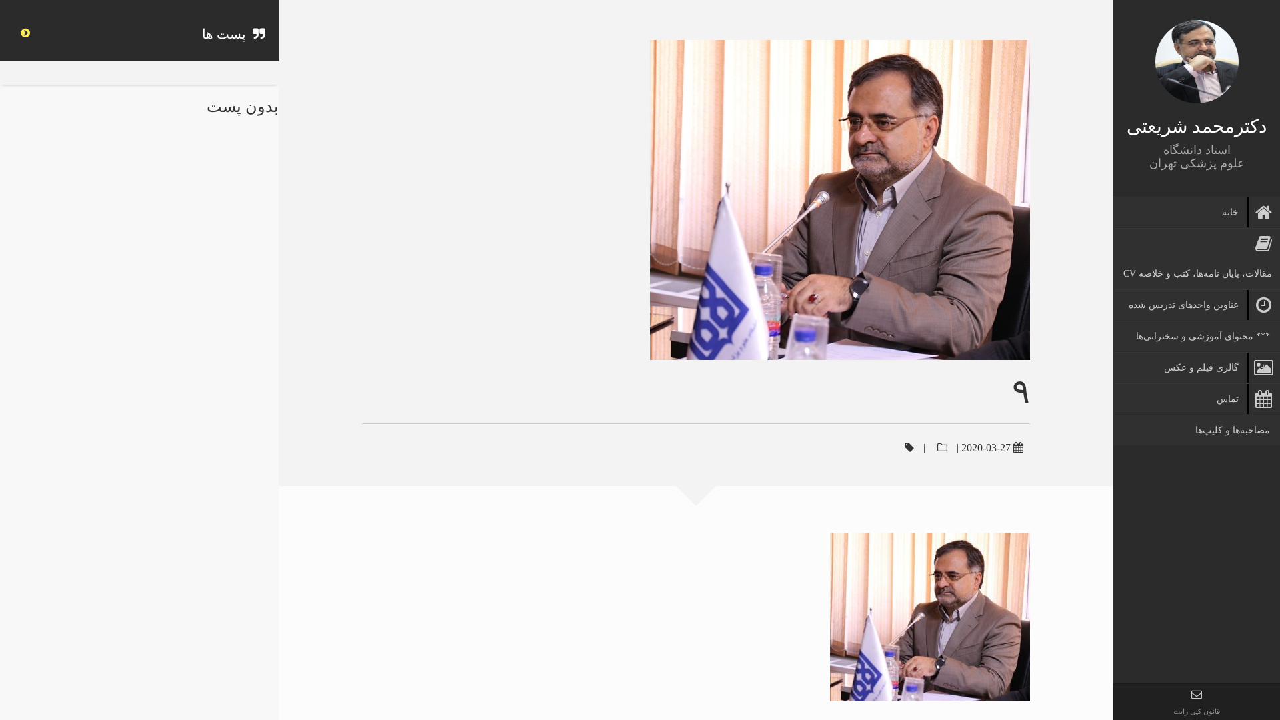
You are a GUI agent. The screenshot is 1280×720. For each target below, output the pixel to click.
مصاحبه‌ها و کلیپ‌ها (1232, 430)
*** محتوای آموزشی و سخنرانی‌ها (1203, 336)
